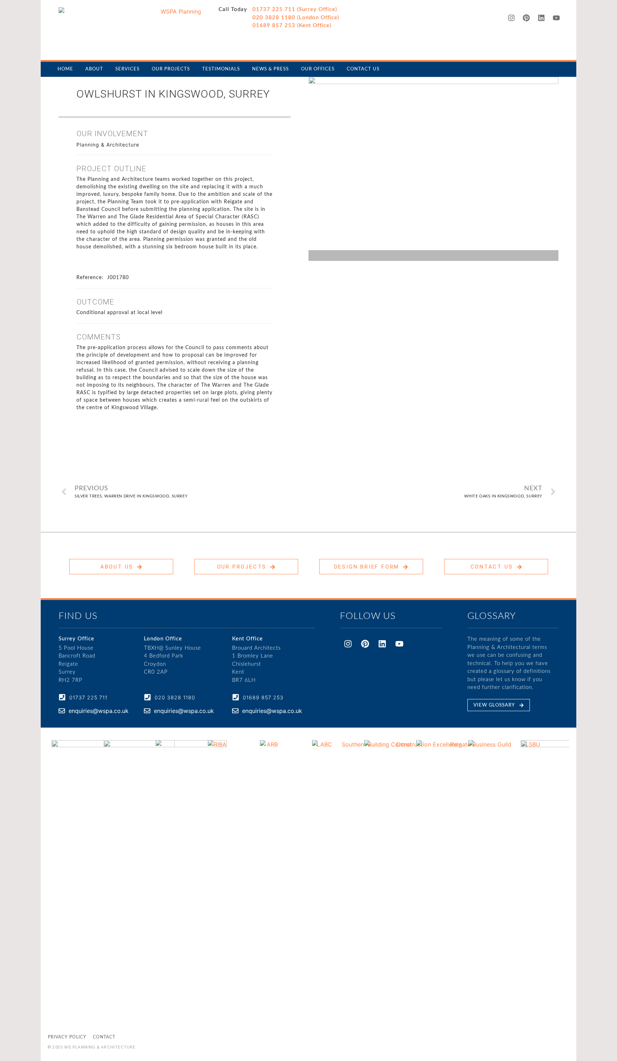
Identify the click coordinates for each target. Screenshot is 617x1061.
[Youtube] (556, 18)
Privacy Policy (67, 1037)
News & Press (270, 69)
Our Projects (171, 69)
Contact (104, 1037)
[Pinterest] (526, 18)
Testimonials (221, 69)
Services (127, 69)
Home (65, 69)
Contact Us (363, 69)
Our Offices (318, 69)
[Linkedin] (541, 18)
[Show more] (172, 262)
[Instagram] (511, 18)
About (94, 69)
